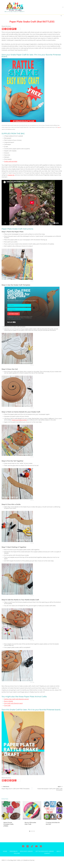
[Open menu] (63, 7)
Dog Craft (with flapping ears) (13, 703)
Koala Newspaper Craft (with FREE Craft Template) (50, 788)
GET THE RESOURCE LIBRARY (45, 851)
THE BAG (21, 133)
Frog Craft (7, 705)
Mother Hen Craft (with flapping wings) (16, 699)
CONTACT (47, 853)
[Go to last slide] (3, 815)
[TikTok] (32, 846)
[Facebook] (23, 846)
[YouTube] (36, 846)
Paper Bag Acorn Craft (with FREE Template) (15, 787)
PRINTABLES (13, 851)
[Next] (61, 815)
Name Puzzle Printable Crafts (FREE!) (8, 824)
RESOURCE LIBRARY (26, 851)
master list (11, 175)
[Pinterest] (41, 846)
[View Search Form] (61, 16)
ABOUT (58, 851)
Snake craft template (10, 161)
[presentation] (11, 810)
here (59, 127)
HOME (5, 851)
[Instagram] (27, 846)
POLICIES (17, 853)
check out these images (19, 420)
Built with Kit (11, 322)
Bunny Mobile (8, 701)
